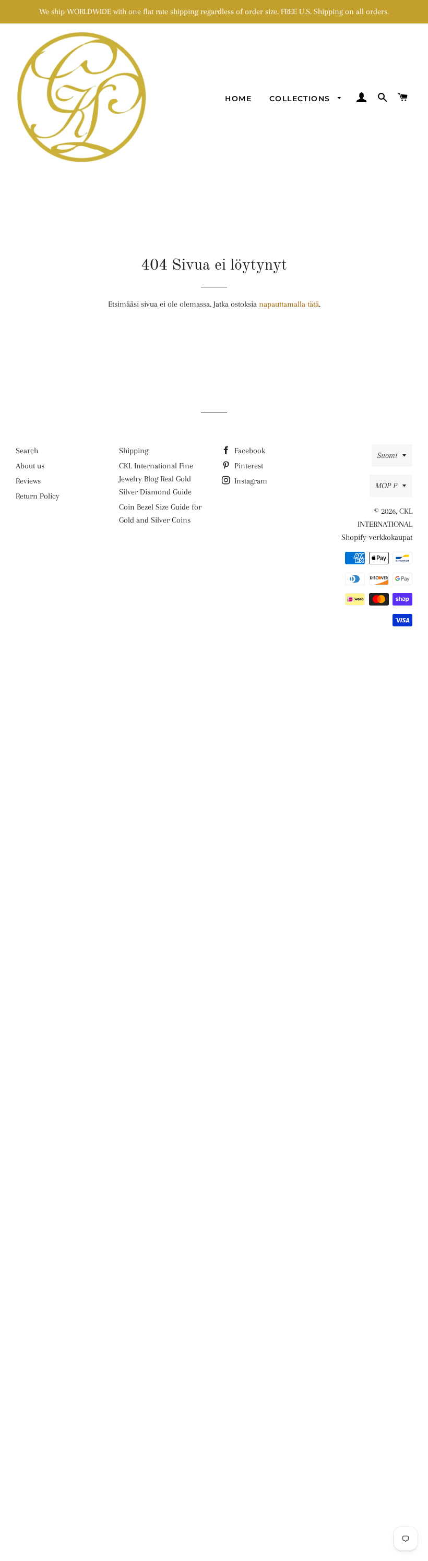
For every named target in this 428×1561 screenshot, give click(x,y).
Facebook (248, 450)
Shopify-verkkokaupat (376, 537)
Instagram (249, 481)
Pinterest (247, 465)
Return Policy (38, 496)
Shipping (133, 450)
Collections (301, 98)
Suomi (387, 455)
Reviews (28, 481)
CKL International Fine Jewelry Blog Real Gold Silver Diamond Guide (156, 479)
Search (27, 450)
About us (30, 465)
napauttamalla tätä (289, 304)
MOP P (386, 485)
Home (238, 98)
